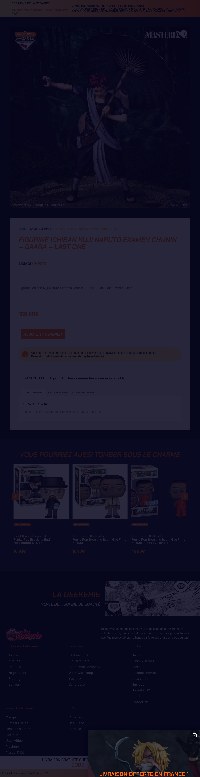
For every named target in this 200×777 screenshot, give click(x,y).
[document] (100, 388)
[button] (194, 735)
